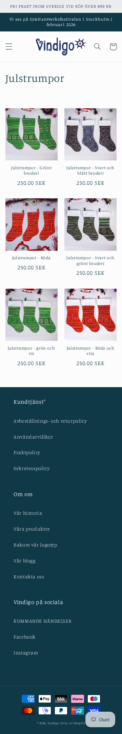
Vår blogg (25, 560)
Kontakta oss (29, 576)
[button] (9, 46)
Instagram (26, 652)
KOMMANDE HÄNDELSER (42, 621)
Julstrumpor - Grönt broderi (31, 170)
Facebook (25, 637)
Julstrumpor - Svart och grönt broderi (90, 260)
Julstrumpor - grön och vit (31, 351)
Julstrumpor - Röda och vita (91, 351)
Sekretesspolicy (31, 468)
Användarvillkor (33, 437)
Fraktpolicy (27, 452)
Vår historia (28, 513)
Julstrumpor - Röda (31, 257)
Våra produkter (32, 529)
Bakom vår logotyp (35, 545)
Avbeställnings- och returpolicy (50, 421)
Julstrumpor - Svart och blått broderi (90, 170)
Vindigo (53, 723)
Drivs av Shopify (72, 723)
